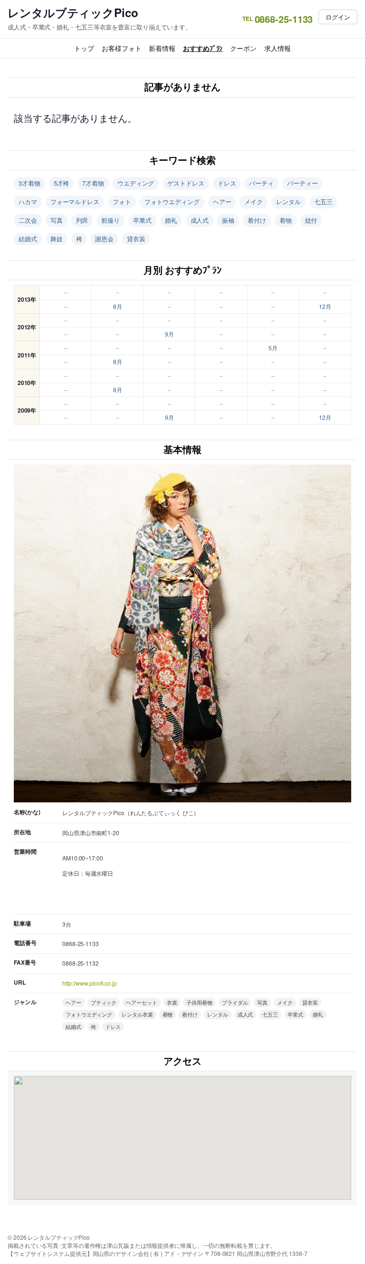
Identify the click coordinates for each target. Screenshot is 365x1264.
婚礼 (171, 220)
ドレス (227, 183)
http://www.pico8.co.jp (89, 983)
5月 (273, 348)
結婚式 (28, 238)
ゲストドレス (185, 183)
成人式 (200, 220)
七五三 (323, 201)
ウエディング (135, 183)
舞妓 (56, 238)
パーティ (261, 183)
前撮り (110, 220)
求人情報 (277, 48)
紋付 (311, 220)
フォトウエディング (172, 201)
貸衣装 (136, 238)
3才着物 (29, 183)
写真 (56, 220)
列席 (82, 220)
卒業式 (142, 220)
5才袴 (61, 183)
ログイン (338, 16)
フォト (122, 201)
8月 (117, 306)
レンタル (288, 201)
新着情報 (162, 48)
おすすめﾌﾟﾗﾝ (202, 48)
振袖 (228, 220)
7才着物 (93, 183)
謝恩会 (104, 238)
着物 (285, 220)
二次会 (28, 220)
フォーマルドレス (74, 201)
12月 (325, 306)
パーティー (302, 183)
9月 (169, 334)
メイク (253, 201)
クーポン (243, 48)
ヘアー (222, 201)
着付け (257, 220)
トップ (84, 48)
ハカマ (28, 201)
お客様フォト (121, 48)
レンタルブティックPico (73, 13)
